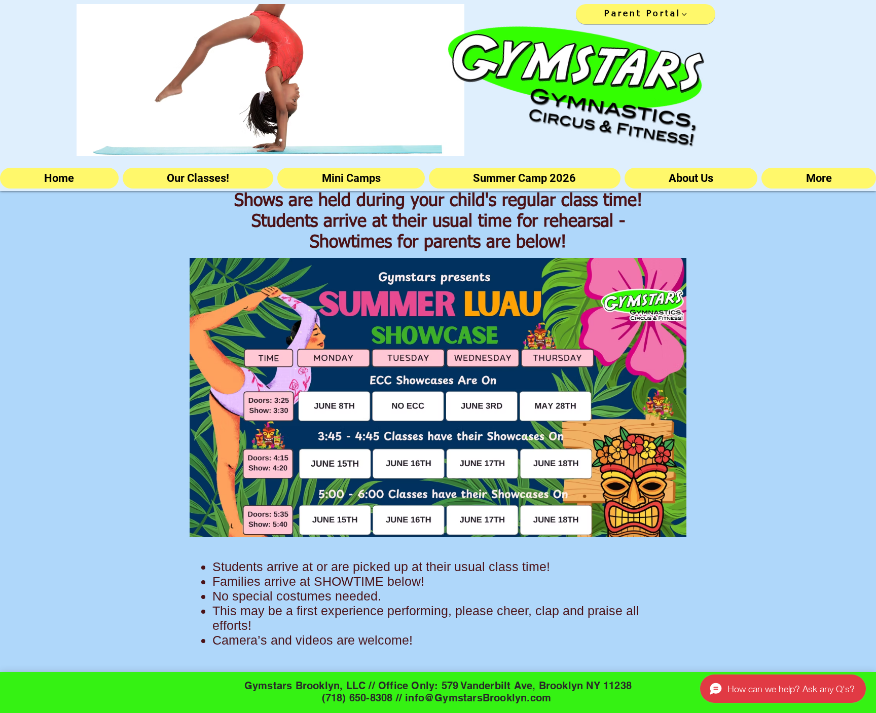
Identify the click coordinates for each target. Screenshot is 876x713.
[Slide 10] (290, 139)
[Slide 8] (280, 139)
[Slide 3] (221, 139)
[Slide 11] (309, 139)
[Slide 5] (240, 139)
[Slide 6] (231, 139)
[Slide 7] (250, 139)
